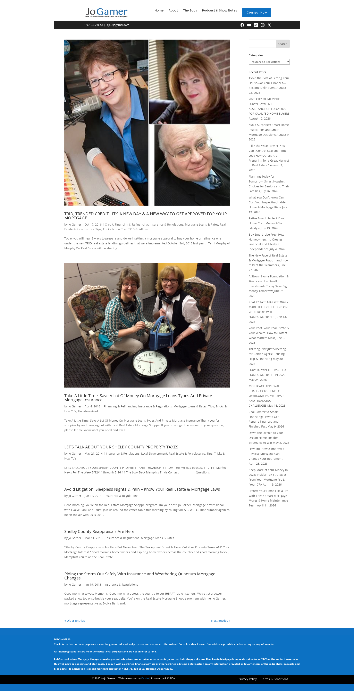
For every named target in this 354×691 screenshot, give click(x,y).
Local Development (154, 453)
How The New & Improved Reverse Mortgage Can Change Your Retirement (266, 454)
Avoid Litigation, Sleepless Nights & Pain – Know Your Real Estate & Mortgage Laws (142, 489)
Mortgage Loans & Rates (201, 224)
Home (159, 10)
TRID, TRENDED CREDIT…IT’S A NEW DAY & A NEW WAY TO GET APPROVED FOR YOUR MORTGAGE (145, 216)
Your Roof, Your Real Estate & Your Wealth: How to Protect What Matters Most (269, 333)
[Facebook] (242, 25)
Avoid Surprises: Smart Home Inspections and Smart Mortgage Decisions (269, 130)
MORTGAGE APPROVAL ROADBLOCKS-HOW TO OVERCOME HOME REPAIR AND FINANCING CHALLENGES (266, 395)
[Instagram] (262, 25)
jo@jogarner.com (118, 25)
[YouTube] (249, 25)
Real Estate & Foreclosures (187, 453)
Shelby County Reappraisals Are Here (99, 531)
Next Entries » (220, 621)
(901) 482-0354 (94, 25)
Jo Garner (74, 224)
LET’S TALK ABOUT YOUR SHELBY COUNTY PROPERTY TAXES (121, 447)
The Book (190, 10)
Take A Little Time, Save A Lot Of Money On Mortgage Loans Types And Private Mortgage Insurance (138, 398)
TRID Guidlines (138, 229)
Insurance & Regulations (166, 224)
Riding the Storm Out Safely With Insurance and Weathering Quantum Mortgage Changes (139, 576)
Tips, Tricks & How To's (111, 229)
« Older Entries (74, 621)
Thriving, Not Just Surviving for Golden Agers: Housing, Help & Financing (267, 354)
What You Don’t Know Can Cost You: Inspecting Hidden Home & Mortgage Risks (268, 202)
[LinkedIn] (256, 25)
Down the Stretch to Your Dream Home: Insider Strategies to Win (266, 438)
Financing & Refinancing (131, 224)
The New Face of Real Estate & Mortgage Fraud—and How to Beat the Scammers (268, 260)
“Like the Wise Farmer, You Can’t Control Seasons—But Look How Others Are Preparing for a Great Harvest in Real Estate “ (269, 155)
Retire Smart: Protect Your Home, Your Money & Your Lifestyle (267, 223)
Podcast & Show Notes (219, 10)
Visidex (145, 678)
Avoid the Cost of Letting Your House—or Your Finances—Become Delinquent (269, 83)
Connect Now (257, 13)
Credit (109, 224)
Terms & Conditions (274, 679)
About (173, 10)
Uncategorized (88, 411)
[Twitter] (269, 25)
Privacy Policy (247, 679)
